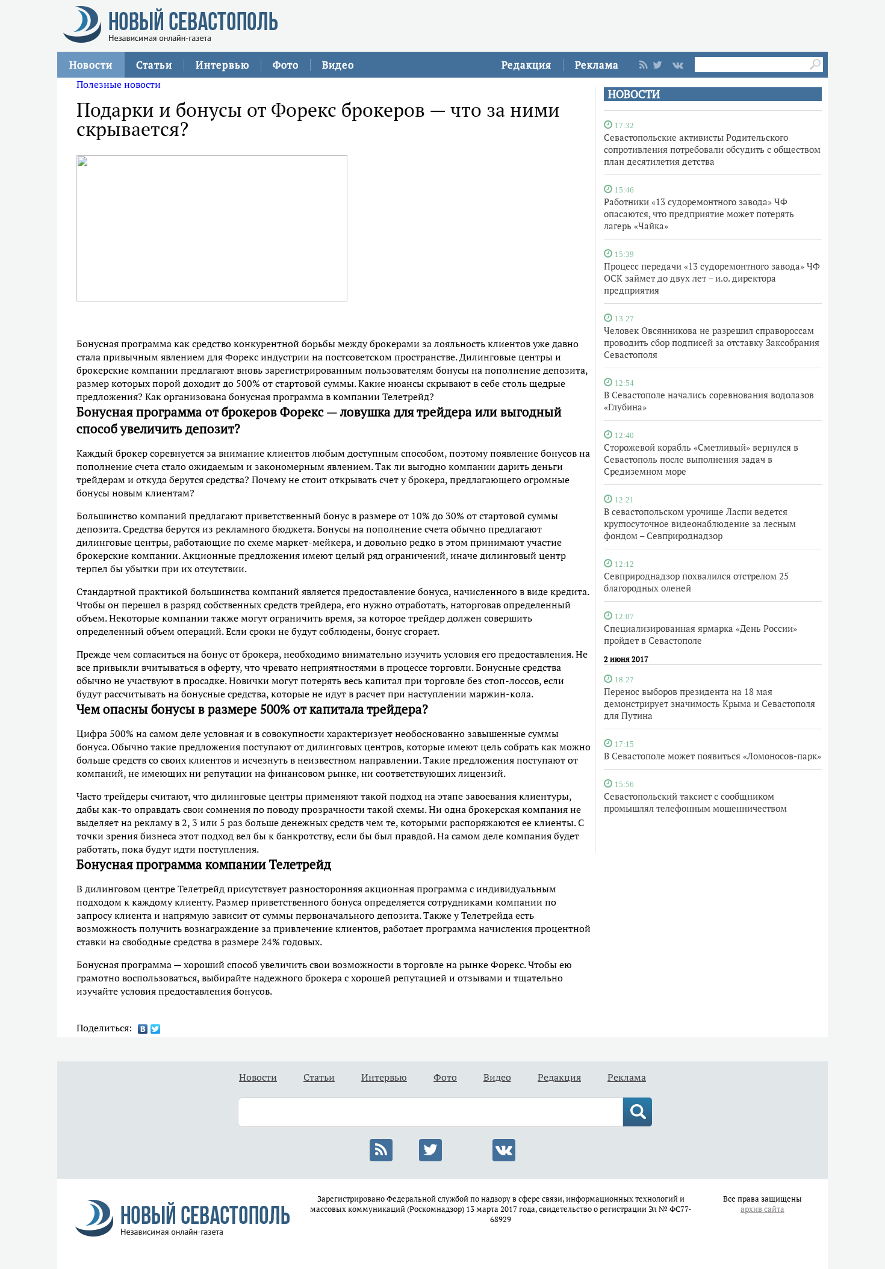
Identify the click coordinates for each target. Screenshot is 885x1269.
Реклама (597, 65)
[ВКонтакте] (143, 1029)
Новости (91, 65)
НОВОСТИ (634, 94)
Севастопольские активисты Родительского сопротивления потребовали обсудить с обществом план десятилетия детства (712, 149)
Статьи (154, 65)
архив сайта (762, 1209)
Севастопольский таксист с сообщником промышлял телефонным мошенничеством (695, 802)
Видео (338, 65)
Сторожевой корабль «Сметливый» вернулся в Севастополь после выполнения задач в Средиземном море (701, 459)
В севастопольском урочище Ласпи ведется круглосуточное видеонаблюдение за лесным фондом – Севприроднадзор (700, 523)
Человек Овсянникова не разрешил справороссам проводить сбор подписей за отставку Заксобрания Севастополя (711, 342)
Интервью (222, 65)
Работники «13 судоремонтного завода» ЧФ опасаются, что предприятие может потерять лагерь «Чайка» (699, 214)
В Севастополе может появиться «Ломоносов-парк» (712, 756)
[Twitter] (155, 1029)
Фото (286, 65)
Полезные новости (118, 84)
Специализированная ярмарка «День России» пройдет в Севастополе (700, 634)
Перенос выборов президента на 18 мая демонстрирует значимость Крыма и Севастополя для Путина (709, 703)
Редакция (526, 65)
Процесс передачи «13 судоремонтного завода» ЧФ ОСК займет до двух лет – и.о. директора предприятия (712, 278)
